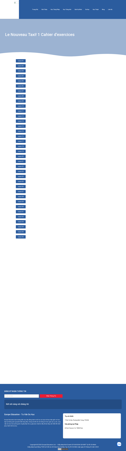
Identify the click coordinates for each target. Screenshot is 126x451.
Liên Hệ (110, 9)
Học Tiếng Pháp (55, 9)
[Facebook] (102, 404)
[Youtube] (113, 404)
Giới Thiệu (44, 9)
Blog (103, 9)
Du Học (87, 9)
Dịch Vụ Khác (78, 9)
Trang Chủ (35, 9)
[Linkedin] (107, 404)
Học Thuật (96, 9)
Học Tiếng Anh (67, 9)
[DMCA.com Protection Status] (63, 449)
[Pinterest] (118, 404)
